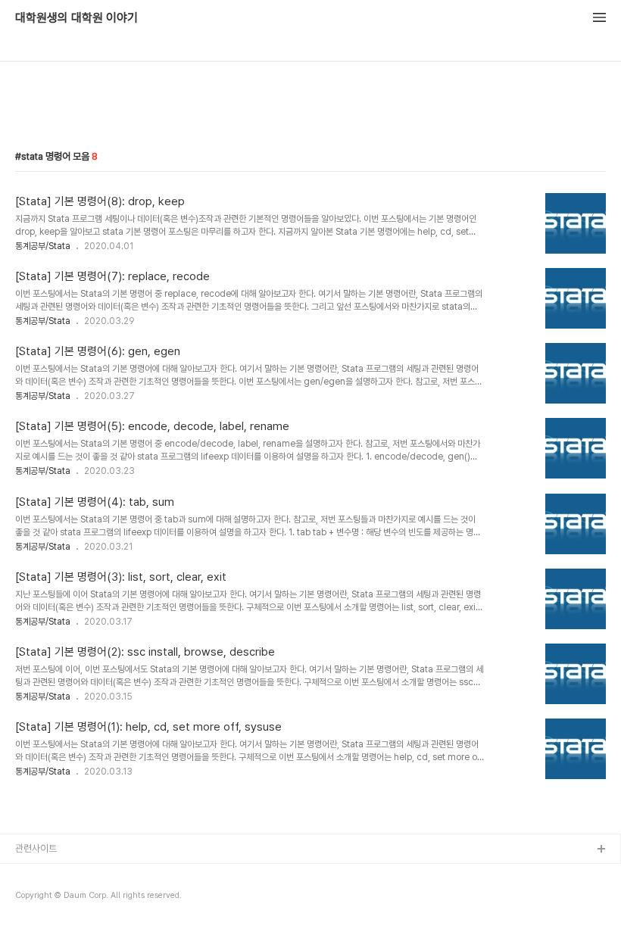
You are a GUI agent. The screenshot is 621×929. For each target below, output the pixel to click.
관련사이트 (36, 848)
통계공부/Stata (42, 246)
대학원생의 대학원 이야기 (76, 18)
